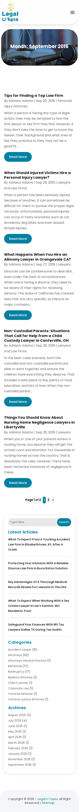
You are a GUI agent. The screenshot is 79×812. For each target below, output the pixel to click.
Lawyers (64, 264)
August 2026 (17, 715)
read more (18, 156)
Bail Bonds (15, 666)
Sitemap (48, 803)
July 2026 (14, 720)
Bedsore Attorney (20, 677)
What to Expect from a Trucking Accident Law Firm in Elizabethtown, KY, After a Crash (39, 544)
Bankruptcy (16, 672)
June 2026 (15, 726)
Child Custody (18, 683)
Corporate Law (18, 688)
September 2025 (20, 765)
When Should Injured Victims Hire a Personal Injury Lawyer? (37, 175)
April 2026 (15, 737)
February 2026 (18, 748)
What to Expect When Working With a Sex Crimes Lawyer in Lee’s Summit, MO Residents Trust (38, 606)
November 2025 (19, 759)
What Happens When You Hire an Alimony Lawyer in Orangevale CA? (37, 257)
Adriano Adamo (21, 100)
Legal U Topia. (48, 799)
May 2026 (15, 731)
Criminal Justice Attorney (26, 699)
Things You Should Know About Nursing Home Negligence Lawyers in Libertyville (39, 422)
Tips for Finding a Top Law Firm (33, 95)
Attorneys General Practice (27, 661)
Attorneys (15, 655)
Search (64, 522)
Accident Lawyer (19, 650)
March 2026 (16, 743)
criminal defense (20, 694)
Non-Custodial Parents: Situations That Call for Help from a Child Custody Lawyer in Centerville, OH (37, 335)
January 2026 (17, 754)
